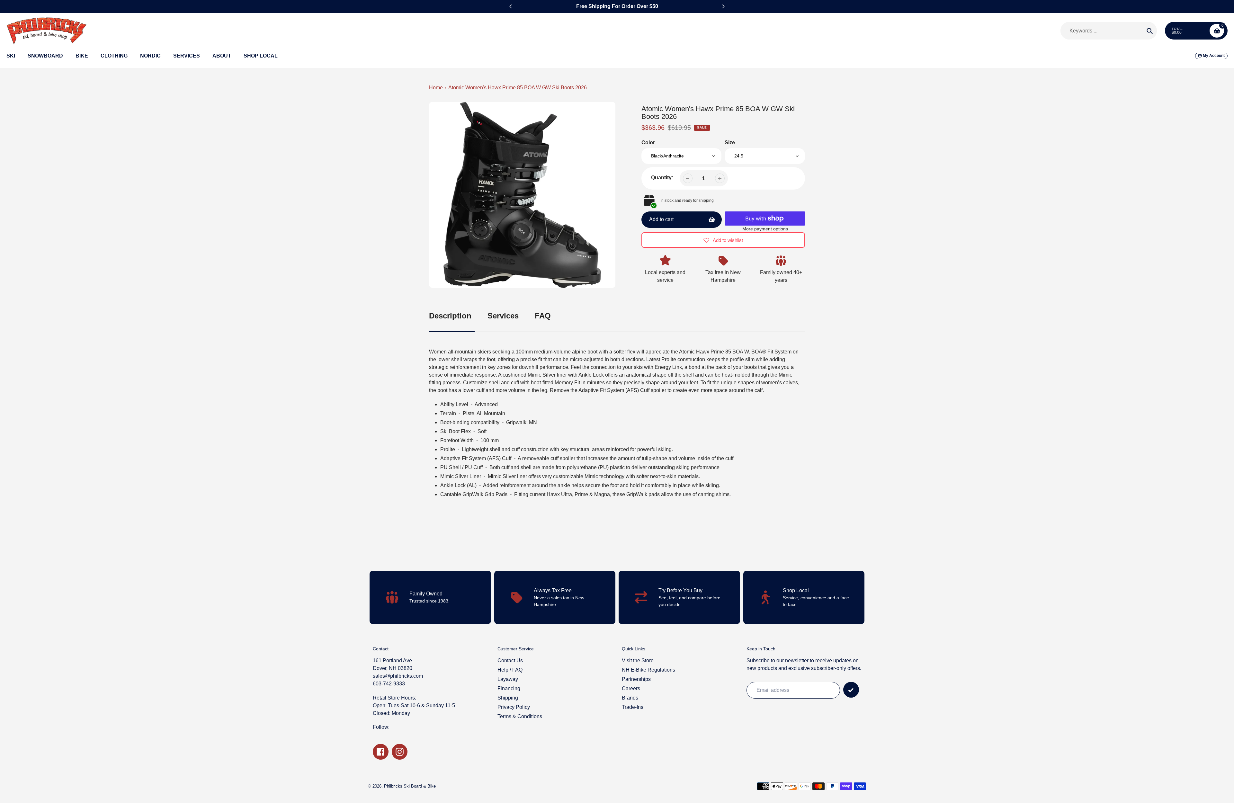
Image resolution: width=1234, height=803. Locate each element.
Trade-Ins (632, 707)
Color (648, 142)
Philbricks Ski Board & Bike (410, 786)
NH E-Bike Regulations (648, 670)
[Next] (723, 6)
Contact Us (510, 660)
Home (436, 87)
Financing (508, 688)
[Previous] (511, 6)
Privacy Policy (513, 707)
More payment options (765, 228)
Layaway (507, 679)
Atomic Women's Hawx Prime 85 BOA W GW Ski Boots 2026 (517, 87)
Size (730, 142)
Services (503, 315)
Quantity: (662, 177)
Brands (630, 697)
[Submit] (851, 690)
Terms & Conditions (519, 716)
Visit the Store (638, 660)
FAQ (543, 315)
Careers (631, 688)
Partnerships (636, 679)
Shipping (507, 697)
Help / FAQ (510, 670)
